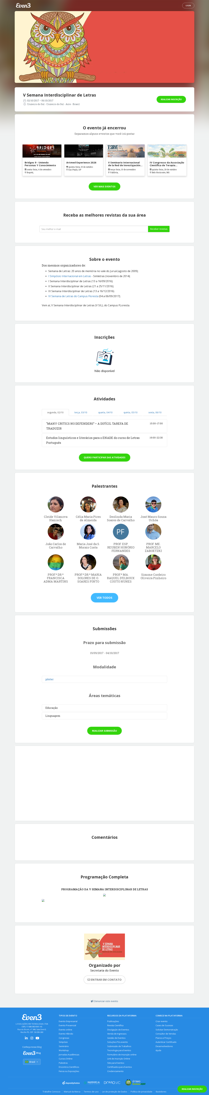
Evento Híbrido (66, 1033)
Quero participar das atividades (104, 457)
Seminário (64, 1046)
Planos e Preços (163, 1038)
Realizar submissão (104, 730)
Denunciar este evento (106, 1001)
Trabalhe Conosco (51, 1091)
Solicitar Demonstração (167, 1029)
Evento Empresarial (68, 1021)
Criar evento (162, 1021)
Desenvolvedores (164, 1046)
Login (188, 5)
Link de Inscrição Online (118, 1058)
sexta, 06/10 (154, 412)
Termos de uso (91, 1091)
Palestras (63, 1063)
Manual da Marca (72, 1091)
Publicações (113, 1021)
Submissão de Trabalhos (119, 1046)
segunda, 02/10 (55, 412)
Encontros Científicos (69, 1067)
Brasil (32, 1061)
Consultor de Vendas (166, 1033)
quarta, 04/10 (105, 412)
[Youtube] (37, 1039)
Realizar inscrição (171, 99)
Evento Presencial (67, 1025)
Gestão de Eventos (116, 1038)
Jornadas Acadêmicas (69, 1054)
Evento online (65, 1029)
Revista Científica (115, 1025)
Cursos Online (65, 1058)
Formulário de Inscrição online (122, 1054)
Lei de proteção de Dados (114, 1091)
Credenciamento (115, 1071)
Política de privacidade (141, 1091)
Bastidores (161, 1091)
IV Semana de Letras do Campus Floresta (73, 296)
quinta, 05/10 (130, 412)
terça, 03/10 (80, 412)
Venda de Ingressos (116, 1033)
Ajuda (158, 1050)
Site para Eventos (115, 1063)
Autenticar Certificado (166, 1042)
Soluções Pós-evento (117, 1042)
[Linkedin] (26, 1039)
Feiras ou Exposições (69, 1071)
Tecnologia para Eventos (119, 1050)
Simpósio (63, 1042)
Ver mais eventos (104, 186)
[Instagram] (32, 1039)
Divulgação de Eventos (118, 1029)
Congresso (64, 1038)
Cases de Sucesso (164, 1025)
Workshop (64, 1050)
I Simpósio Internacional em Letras (70, 276)
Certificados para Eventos (119, 1067)
